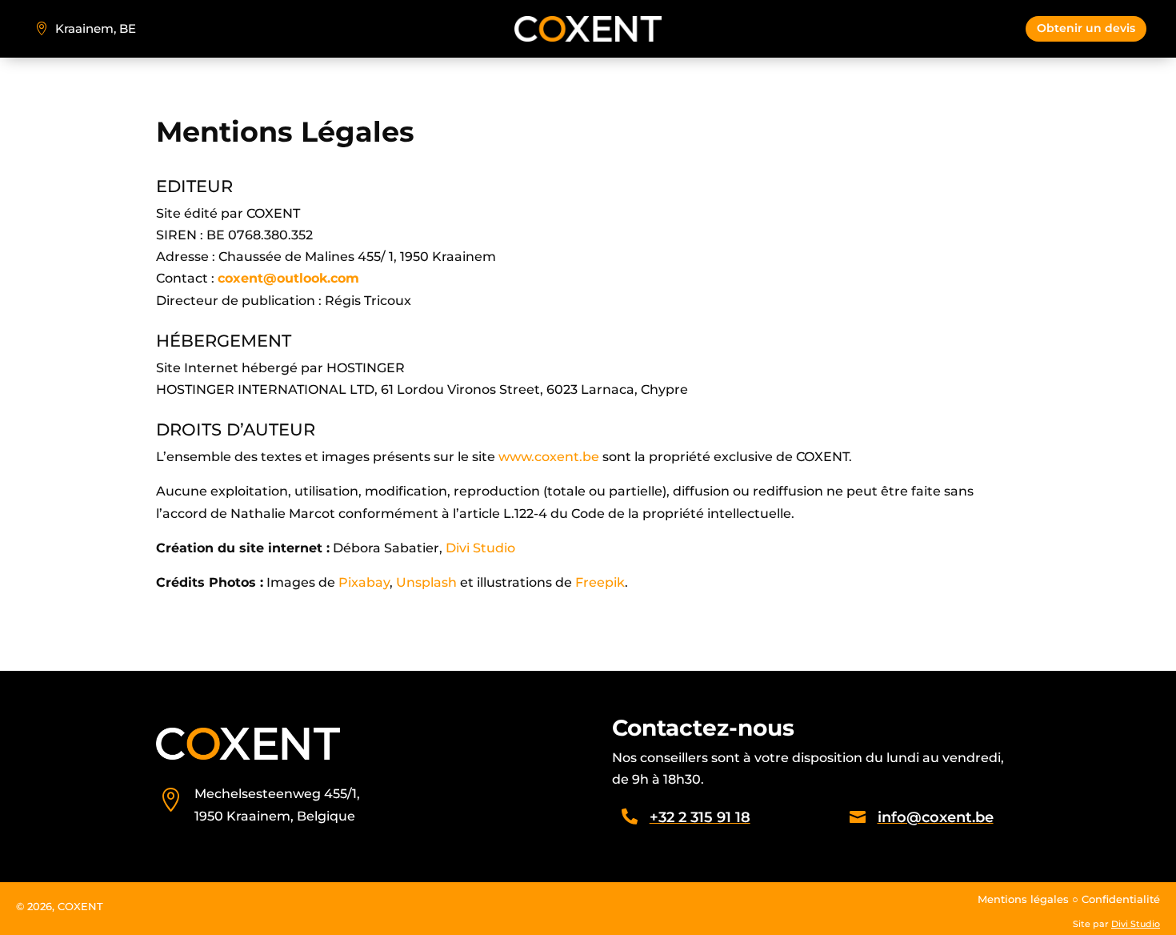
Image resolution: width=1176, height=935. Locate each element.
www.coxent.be (548, 456)
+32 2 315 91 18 (700, 817)
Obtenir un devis (1086, 28)
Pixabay (364, 582)
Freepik (600, 582)
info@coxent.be (936, 817)
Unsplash (426, 582)
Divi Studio (478, 548)
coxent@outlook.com (288, 278)
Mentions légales (1023, 899)
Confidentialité (1121, 899)
